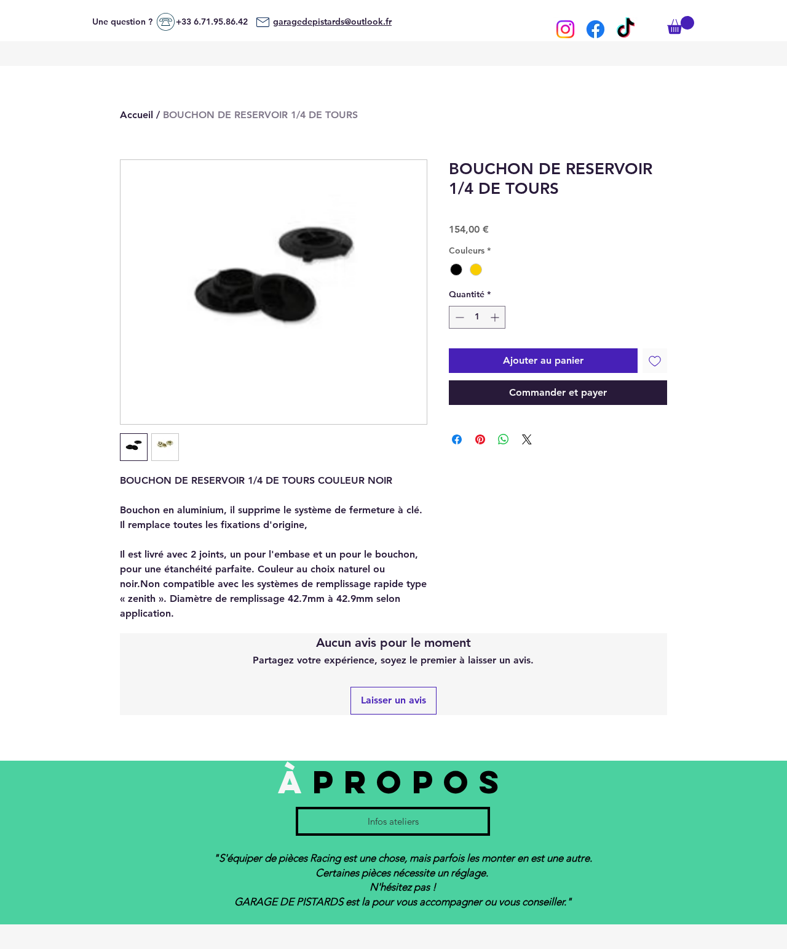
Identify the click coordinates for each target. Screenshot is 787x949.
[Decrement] (458, 317)
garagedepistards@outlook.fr (332, 21)
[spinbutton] (477, 317)
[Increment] (496, 317)
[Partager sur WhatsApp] (503, 439)
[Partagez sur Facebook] (456, 439)
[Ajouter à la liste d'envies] (655, 360)
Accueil (136, 115)
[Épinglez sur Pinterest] (480, 439)
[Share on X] (527, 439)
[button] (680, 25)
